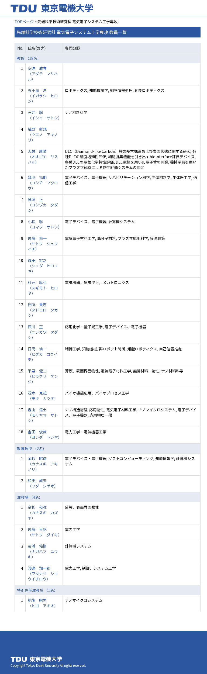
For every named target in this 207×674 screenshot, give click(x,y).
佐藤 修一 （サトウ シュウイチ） (43, 244)
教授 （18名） (29, 58)
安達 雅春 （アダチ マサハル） (43, 73)
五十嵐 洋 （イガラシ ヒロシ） (43, 96)
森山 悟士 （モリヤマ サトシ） (43, 415)
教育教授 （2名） (31, 448)
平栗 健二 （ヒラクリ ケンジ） (43, 376)
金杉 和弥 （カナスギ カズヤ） (43, 512)
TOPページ (24, 21)
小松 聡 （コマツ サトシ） (45, 224)
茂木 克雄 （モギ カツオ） (43, 395)
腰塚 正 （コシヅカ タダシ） (43, 205)
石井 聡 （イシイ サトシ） (45, 115)
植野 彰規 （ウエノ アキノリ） (43, 134)
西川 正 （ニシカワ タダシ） (43, 332)
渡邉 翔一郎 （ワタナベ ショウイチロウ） (43, 573)
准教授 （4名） (30, 497)
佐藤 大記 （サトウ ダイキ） (45, 532)
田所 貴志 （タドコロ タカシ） (43, 310)
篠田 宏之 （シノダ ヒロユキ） (43, 266)
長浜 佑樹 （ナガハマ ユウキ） (43, 551)
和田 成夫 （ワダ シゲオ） (43, 483)
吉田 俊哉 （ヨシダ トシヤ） (45, 434)
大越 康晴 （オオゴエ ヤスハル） (43, 156)
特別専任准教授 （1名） (37, 590)
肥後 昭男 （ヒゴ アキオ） (43, 602)
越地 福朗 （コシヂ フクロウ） (43, 183)
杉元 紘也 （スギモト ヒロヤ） (43, 288)
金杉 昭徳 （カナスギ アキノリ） (43, 464)
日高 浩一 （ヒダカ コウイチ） (43, 354)
